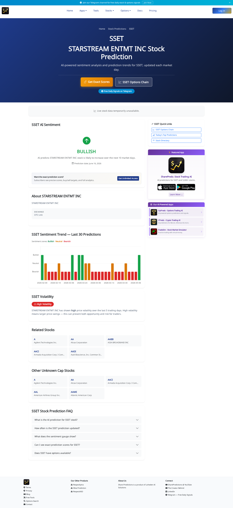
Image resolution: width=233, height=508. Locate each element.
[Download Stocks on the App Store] (167, 187)
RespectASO (78, 491)
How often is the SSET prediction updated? (57, 428)
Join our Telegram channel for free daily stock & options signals (116, 2)
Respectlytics (78, 484)
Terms (28, 487)
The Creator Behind (176, 488)
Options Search (32, 501)
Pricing (153, 10)
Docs (139, 10)
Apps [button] (82, 10)
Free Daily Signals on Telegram (118, 91)
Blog (28, 494)
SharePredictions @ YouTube (180, 484)
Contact (29, 504)
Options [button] (125, 10)
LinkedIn (171, 491)
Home (70, 10)
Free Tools (30, 497)
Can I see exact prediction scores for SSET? (57, 444)
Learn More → (176, 194)
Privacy (29, 490)
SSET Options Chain (136, 82)
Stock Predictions (117, 28)
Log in (222, 10)
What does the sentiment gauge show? (55, 436)
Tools (96, 10)
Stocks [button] (108, 10)
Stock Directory (162, 140)
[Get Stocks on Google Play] (186, 187)
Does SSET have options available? (53, 452)
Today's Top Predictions (166, 135)
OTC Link (38, 215)
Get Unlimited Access (128, 178)
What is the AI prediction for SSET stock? (56, 419)
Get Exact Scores (99, 82)
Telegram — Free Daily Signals (180, 495)
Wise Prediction (79, 488)
